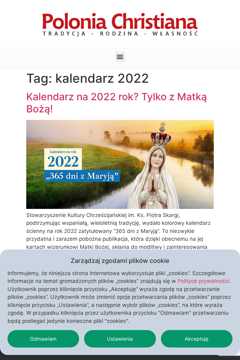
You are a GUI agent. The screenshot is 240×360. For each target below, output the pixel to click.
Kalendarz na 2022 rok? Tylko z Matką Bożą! (116, 103)
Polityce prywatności (203, 281)
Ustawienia (120, 339)
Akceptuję (196, 339)
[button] (120, 57)
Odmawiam (43, 339)
